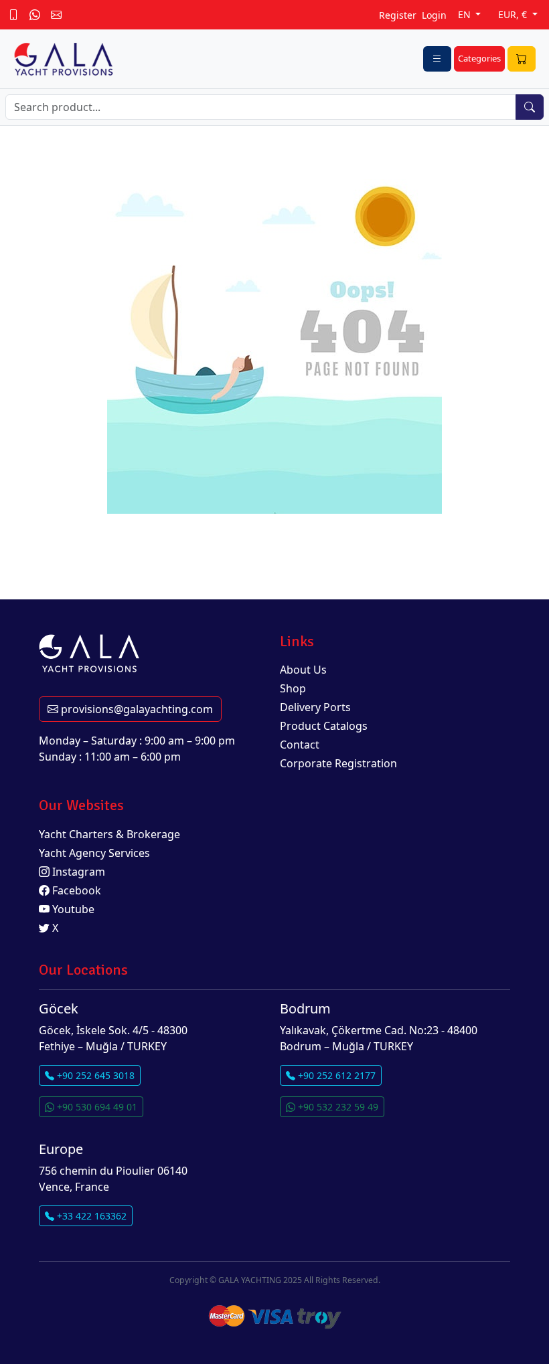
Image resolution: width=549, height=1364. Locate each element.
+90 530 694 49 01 (95, 1106)
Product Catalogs (324, 725)
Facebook (75, 890)
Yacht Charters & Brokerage (109, 834)
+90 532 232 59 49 (336, 1106)
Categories (479, 58)
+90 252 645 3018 (94, 1075)
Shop (293, 688)
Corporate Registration (338, 763)
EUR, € (514, 14)
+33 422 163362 (90, 1215)
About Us (303, 669)
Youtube (72, 909)
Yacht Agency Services (94, 853)
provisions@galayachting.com (135, 709)
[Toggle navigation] (437, 59)
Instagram (77, 871)
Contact (299, 744)
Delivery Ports (315, 707)
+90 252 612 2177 (335, 1075)
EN (465, 14)
